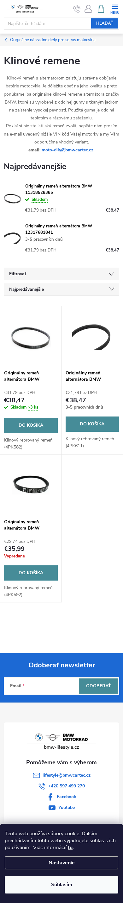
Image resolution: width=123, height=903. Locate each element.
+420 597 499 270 (66, 786)
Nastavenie (62, 862)
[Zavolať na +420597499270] (77, 9)
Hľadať (104, 23)
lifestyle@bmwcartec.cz (67, 775)
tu (70, 847)
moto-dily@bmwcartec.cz (67, 150)
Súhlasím (61, 884)
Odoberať (98, 686)
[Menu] (114, 8)
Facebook (66, 797)
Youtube (66, 807)
